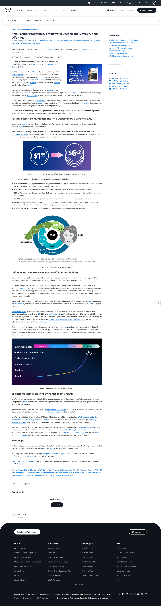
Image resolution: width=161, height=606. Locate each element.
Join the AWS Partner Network (120, 48)
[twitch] (135, 594)
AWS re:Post (122, 557)
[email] (146, 594)
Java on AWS (87, 566)
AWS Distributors (66, 470)
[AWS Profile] (154, 3)
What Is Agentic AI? (22, 557)
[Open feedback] (158, 303)
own (91, 301)
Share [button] (37, 43)
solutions (72, 93)
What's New (19, 571)
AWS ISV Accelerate (84, 427)
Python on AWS (88, 562)
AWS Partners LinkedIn (120, 78)
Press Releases (20, 580)
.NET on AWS (87, 557)
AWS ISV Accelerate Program (83, 470)
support (51, 90)
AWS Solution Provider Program (75, 432)
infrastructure (54, 319)
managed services (24, 288)
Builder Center (88, 548)
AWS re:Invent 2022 (76, 473)
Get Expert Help (123, 571)
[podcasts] (142, 594)
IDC (38, 314)
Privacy (16, 598)
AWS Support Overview (126, 566)
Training (51, 552)
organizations (52, 314)
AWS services (19, 304)
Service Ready (23, 420)
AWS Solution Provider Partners (42, 475)
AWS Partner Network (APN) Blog (25, 29)
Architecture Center (56, 566)
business (34, 64)
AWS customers (17, 74)
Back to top (79, 584)
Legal (119, 580)
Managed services (19, 311)
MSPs (82, 319)
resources (47, 285)
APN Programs (33, 470)
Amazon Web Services (38, 80)
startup (55, 453)
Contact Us (121, 548)
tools (25, 402)
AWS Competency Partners (49, 470)
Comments (27, 43)
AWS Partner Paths (61, 473)
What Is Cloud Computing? (25, 552)
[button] (32, 10)
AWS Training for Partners (118, 53)
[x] (119, 594)
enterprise (46, 453)
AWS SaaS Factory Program (56, 409)
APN (20, 67)
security (57, 82)
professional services (19, 134)
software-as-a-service (55, 412)
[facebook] (123, 594)
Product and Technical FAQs (59, 571)
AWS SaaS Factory (91, 473)
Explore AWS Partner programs (24, 461)
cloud (29, 85)
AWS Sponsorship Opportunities (121, 56)
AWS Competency (84, 417)
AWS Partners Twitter (119, 81)
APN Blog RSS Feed (119, 89)
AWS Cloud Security (22, 566)
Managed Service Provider (38, 420)
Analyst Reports (55, 575)
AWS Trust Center (55, 557)
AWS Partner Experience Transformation (39, 473)
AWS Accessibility (124, 575)
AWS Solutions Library (57, 562)
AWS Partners (32, 95)
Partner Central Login (117, 51)
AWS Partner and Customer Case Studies (124, 40)
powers (32, 456)
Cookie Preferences (41, 598)
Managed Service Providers (70, 319)
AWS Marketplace (71, 430)
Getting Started (54, 548)
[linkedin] (127, 594)
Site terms (27, 598)
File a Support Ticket (125, 552)
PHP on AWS (87, 571)
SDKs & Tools (88, 552)
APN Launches (21, 470)
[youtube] (138, 594)
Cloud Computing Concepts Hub (27, 562)
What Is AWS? (20, 548)
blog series (49, 49)
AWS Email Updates (119, 86)
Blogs (16, 575)
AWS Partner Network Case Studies (122, 43)
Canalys (24, 124)
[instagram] (131, 594)
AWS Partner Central (85, 49)
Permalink (15, 43)
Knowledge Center (124, 562)
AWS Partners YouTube (120, 84)
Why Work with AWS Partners (120, 45)
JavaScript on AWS (90, 575)
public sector (67, 453)
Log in (56, 505)
